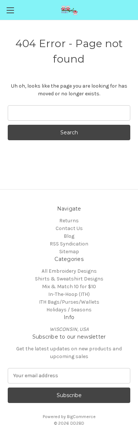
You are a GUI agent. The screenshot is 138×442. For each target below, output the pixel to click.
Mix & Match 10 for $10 (69, 286)
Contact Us (69, 228)
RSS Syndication (69, 244)
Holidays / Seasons (69, 310)
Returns (69, 221)
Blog (69, 236)
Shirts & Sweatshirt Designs (69, 279)
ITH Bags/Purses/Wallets (69, 302)
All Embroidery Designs (69, 271)
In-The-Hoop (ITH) (69, 294)
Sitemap (69, 251)
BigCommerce (81, 416)
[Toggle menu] (10, 10)
